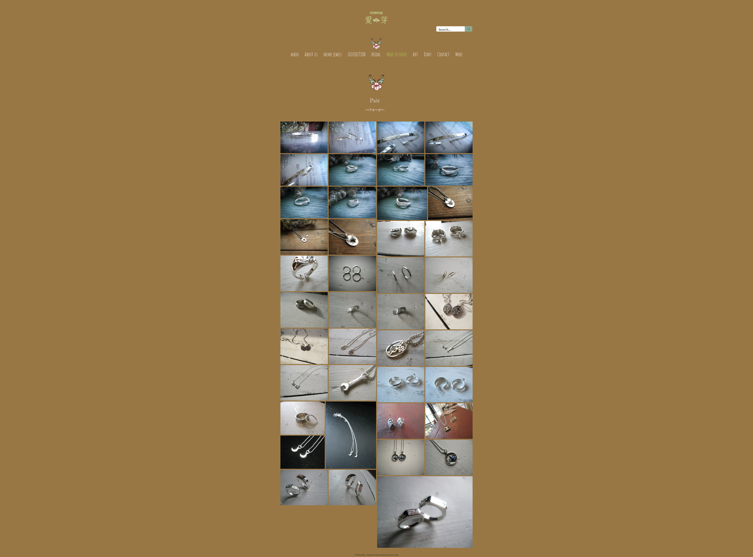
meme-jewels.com (389, 554)
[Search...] (468, 29)
